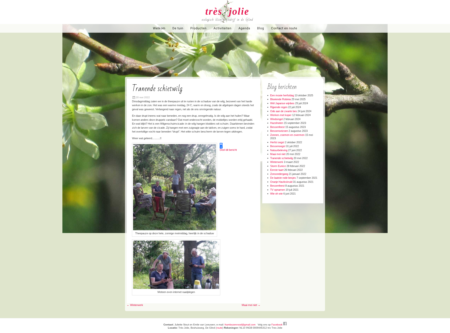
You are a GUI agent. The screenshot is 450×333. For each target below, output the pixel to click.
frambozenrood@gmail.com (240, 324)
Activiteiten (223, 28)
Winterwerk (135, 304)
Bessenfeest (277, 126)
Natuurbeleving (278, 150)
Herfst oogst (277, 142)
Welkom (159, 28)
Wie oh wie (276, 193)
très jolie (227, 11)
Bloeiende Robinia (280, 99)
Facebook (277, 324)
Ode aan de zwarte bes (283, 111)
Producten (198, 28)
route (219, 327)
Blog (260, 28)
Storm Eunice (278, 165)
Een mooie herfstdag (282, 95)
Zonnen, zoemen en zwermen (287, 134)
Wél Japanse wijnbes (282, 103)
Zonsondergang (279, 173)
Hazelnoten (276, 122)
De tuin (177, 28)
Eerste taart (277, 169)
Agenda (244, 28)
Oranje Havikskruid (281, 181)
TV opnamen (277, 189)
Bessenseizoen (279, 130)
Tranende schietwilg (281, 158)
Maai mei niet (251, 304)
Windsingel (276, 119)
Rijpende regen (278, 107)
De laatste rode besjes (283, 177)
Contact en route (284, 28)
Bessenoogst (277, 146)
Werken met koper (280, 115)
